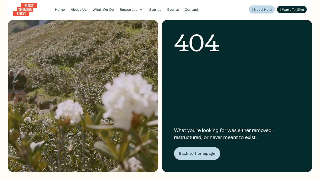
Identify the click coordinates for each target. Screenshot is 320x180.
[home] (25, 9)
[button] (131, 9)
